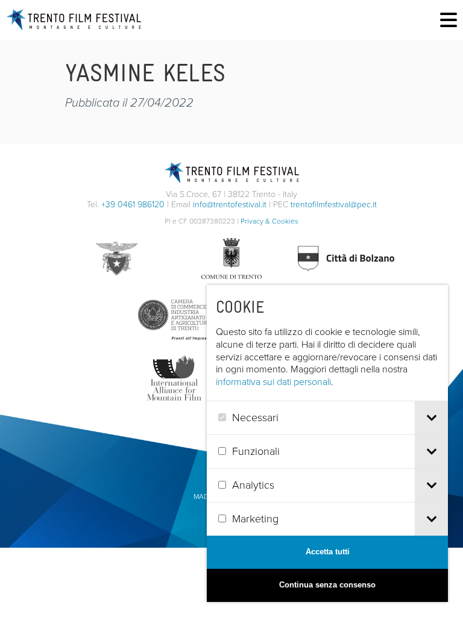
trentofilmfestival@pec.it (334, 204)
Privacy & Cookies (269, 221)
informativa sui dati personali (273, 382)
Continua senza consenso (327, 584)
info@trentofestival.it (229, 204)
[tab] (431, 417)
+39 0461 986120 (133, 204)
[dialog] (327, 443)
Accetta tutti (328, 551)
